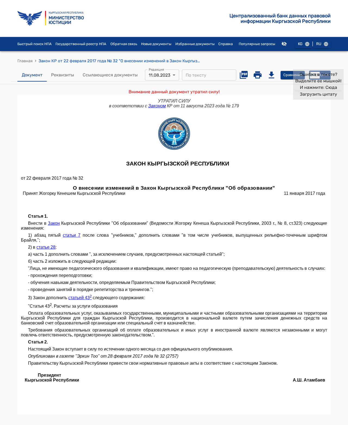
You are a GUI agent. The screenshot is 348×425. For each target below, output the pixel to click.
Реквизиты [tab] (62, 74)
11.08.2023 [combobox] (159, 75)
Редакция (156, 69)
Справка (225, 44)
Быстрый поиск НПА (34, 44)
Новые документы (156, 44)
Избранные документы (195, 44)
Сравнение (292, 75)
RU (318, 44)
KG (300, 44)
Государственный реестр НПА (80, 44)
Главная (25, 60)
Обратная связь (123, 44)
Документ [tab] (32, 74)
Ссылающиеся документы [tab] (110, 74)
